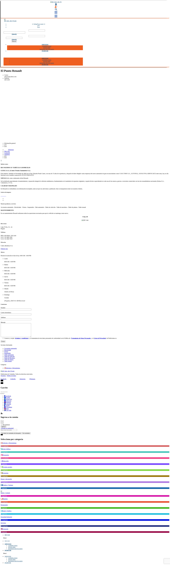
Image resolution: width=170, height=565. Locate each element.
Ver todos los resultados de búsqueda (11, 433)
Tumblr (7, 405)
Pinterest (8, 402)
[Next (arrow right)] (3, 393)
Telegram (8, 401)
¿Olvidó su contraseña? (7, 428)
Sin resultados (26, 433)
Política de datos (11, 375)
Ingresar (45, 51)
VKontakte (8, 407)
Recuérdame (6, 425)
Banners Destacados (15, 549)
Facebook (8, 396)
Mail (7, 409)
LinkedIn (8, 404)
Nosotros (3, 375)
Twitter (8, 397)
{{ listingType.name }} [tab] (38, 24)
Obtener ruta (4, 249)
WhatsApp (8, 399)
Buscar (14, 41)
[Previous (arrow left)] (1, 393)
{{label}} (14, 34)
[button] (43, 54)
